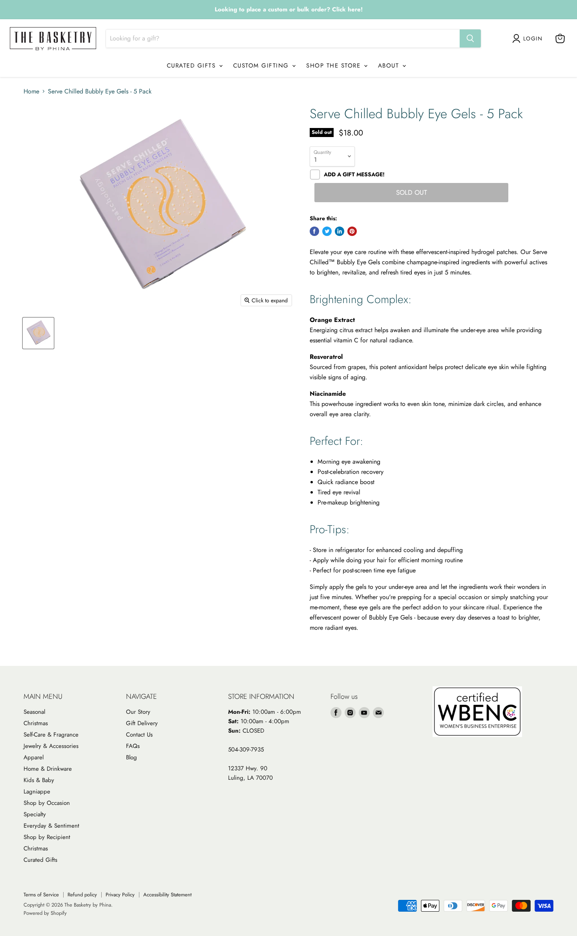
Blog (131, 757)
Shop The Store (334, 65)
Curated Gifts (192, 65)
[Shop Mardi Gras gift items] (288, 10)
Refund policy (82, 894)
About (390, 65)
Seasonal (34, 711)
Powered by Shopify (45, 913)
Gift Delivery (142, 723)
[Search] (470, 38)
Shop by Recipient (47, 837)
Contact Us (139, 734)
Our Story (138, 711)
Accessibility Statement (167, 894)
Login (532, 38)
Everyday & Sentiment (51, 825)
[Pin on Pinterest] (352, 231)
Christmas (36, 723)
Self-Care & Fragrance (51, 734)
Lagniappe (37, 791)
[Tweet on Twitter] (327, 231)
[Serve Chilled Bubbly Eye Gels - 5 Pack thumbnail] (38, 333)
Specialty (35, 814)
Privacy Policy (120, 894)
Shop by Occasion (47, 803)
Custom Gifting (262, 65)
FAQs (133, 746)
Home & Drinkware (48, 768)
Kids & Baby (39, 780)
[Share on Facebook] (314, 231)
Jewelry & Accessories (51, 746)
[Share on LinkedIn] (339, 231)
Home (31, 91)
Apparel (34, 757)
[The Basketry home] (53, 38)
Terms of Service (41, 894)
